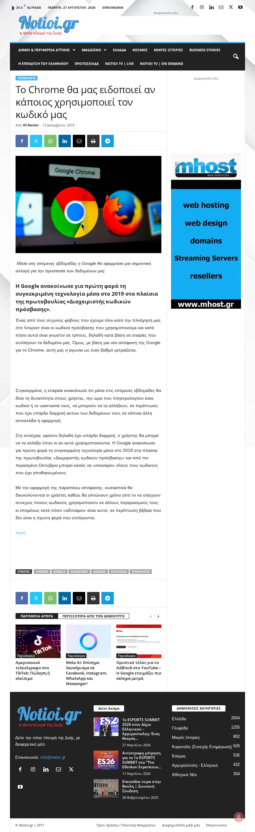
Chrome (42, 572)
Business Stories (204, 50)
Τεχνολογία (26, 78)
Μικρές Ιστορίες (168, 50)
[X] (230, 7)
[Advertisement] (166, 25)
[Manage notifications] (239, 817)
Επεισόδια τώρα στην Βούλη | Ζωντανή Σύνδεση (141, 786)
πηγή (21, 532)
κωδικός (99, 572)
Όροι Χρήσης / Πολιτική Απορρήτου (126, 825)
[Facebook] (192, 7)
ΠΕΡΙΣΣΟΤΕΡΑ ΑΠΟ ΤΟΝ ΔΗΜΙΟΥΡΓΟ (94, 616)
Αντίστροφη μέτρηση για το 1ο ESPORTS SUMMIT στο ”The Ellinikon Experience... (141, 760)
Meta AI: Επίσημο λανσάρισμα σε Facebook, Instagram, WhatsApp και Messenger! (86, 673)
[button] (236, 57)
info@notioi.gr (52, 757)
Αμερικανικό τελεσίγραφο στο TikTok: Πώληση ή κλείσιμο (33, 670)
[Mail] (221, 7)
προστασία (119, 572)
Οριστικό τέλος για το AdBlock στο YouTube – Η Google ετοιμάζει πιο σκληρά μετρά (138, 670)
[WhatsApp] (50, 141)
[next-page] (158, 616)
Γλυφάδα (180, 728)
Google (59, 572)
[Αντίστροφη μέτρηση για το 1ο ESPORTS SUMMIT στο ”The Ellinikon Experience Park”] (106, 760)
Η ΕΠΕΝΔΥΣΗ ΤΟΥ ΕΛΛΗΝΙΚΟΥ (43, 63)
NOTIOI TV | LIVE (119, 63)
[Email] (79, 141)
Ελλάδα (119, 50)
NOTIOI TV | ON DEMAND (161, 63)
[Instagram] (202, 7)
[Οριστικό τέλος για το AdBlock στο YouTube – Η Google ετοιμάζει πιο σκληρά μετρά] (138, 641)
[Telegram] (107, 141)
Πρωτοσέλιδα (87, 63)
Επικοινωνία (112, 7)
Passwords (79, 572)
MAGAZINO (91, 50)
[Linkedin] (211, 7)
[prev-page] (151, 616)
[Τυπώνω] (93, 141)
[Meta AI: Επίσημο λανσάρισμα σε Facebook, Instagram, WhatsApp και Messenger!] (88, 641)
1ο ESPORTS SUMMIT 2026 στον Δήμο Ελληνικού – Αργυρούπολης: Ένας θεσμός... (141, 729)
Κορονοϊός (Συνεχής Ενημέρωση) (202, 746)
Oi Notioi (30, 125)
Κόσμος (140, 50)
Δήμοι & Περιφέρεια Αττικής (44, 50)
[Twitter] (36, 141)
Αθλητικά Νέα (184, 774)
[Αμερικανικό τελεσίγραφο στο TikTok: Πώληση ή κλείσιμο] (38, 641)
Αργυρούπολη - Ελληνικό (195, 765)
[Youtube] (240, 7)
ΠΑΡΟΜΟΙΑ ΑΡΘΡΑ (37, 616)
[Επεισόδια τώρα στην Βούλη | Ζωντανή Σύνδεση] (106, 788)
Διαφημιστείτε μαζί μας (181, 825)
